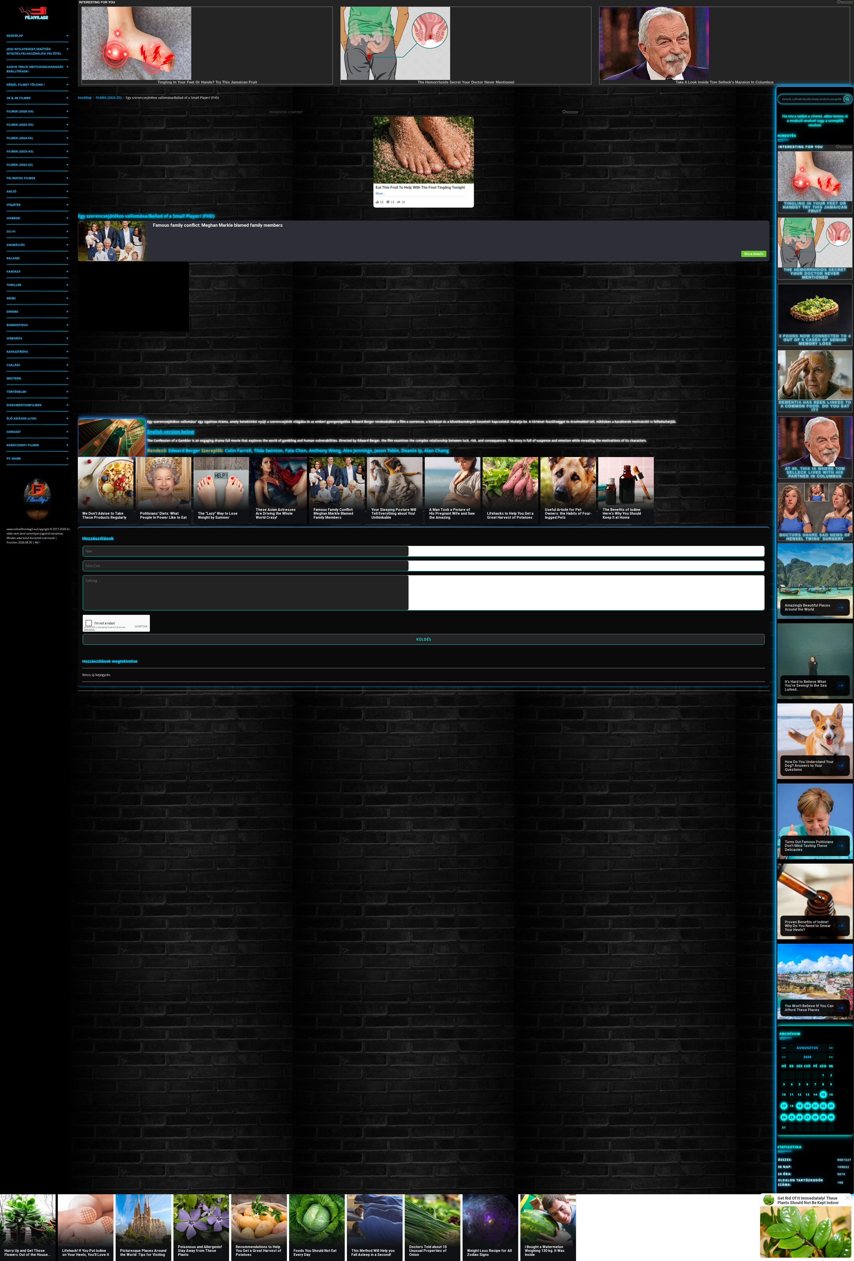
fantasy (14, 271)
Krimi (11, 298)
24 (784, 1117)
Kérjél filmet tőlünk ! (26, 85)
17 (784, 1106)
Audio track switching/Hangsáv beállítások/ (35, 69)
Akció (11, 191)
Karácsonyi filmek (23, 445)
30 (831, 1117)
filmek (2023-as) (20, 151)
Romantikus (17, 325)
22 (823, 1106)
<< (784, 1048)
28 (815, 1117)
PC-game (14, 458)
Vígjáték (14, 205)
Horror (13, 218)
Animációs (16, 245)
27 (808, 1117)
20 (808, 1106)
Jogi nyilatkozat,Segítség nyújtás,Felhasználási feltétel (34, 51)
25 (792, 1117)
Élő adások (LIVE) (21, 418)
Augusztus (807, 1048)
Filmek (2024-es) (20, 138)
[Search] (847, 99)
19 (800, 1106)
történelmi (16, 392)
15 (823, 1095)
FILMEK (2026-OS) (20, 111)
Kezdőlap (15, 36)
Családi (13, 365)
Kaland (13, 258)
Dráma (12, 312)
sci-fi (11, 231)
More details (753, 254)
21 (815, 1106)
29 (823, 1117)
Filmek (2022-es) (20, 165)
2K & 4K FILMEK (19, 98)
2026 (808, 1057)
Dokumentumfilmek (24, 405)
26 (800, 1117)
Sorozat (14, 432)
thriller (14, 285)
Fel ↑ (37, 542)
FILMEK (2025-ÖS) (20, 125)
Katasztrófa (17, 352)
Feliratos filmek (21, 178)
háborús (14, 338)
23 (831, 1106)
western (14, 378)
